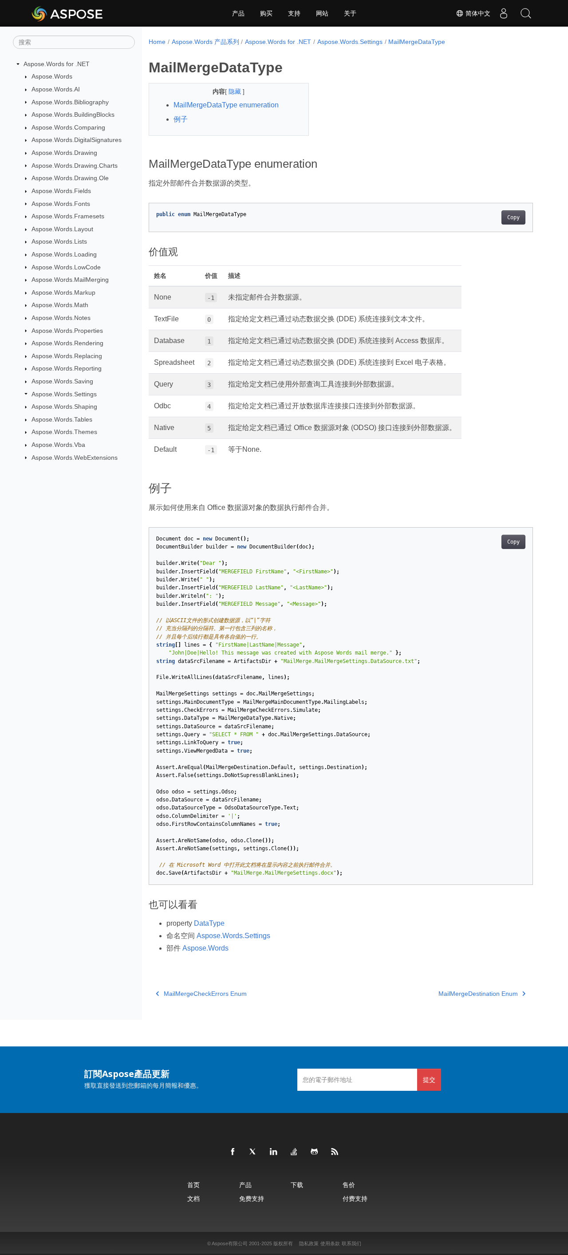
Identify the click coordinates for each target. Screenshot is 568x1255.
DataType (209, 923)
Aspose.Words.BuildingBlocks (73, 114)
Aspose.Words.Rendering (67, 343)
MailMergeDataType (416, 41)
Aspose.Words (52, 76)
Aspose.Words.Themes (64, 431)
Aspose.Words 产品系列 (205, 41)
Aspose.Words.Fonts (61, 203)
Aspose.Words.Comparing (68, 127)
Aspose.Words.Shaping (64, 406)
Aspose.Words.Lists (59, 241)
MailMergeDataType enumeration (226, 105)
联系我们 (351, 1243)
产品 (238, 13)
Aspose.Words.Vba (58, 444)
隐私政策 (309, 1243)
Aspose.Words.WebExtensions (75, 457)
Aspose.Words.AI (56, 89)
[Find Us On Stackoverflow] (294, 1152)
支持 (294, 13)
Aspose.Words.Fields (61, 190)
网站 (322, 13)
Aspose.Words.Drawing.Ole (70, 178)
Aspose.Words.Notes (61, 317)
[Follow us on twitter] (253, 1152)
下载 (297, 1184)
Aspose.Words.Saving (62, 381)
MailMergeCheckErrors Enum (205, 993)
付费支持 (355, 1198)
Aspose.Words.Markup (63, 292)
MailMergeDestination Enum (478, 993)
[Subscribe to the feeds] (335, 1152)
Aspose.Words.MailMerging (70, 279)
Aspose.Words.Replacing (67, 355)
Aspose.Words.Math (60, 304)
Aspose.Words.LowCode (66, 267)
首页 (193, 1184)
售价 (349, 1184)
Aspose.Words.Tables (62, 419)
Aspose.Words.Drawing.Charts (75, 165)
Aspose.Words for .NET (57, 63)
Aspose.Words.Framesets (68, 216)
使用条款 (330, 1243)
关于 (350, 13)
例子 (181, 119)
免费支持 (251, 1198)
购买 (266, 13)
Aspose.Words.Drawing (64, 152)
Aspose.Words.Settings (64, 394)
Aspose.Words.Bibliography (70, 102)
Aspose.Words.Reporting (67, 368)
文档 (193, 1198)
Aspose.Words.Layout (62, 229)
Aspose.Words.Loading (64, 254)
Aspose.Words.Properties (67, 330)
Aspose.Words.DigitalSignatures (77, 139)
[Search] (526, 13)
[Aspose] (67, 13)
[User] (504, 13)
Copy (513, 217)
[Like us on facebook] (233, 1152)
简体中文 (477, 13)
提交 (429, 1079)
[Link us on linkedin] (274, 1152)
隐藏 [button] (236, 91)
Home (157, 41)
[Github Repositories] (314, 1152)
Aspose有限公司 (230, 1243)
